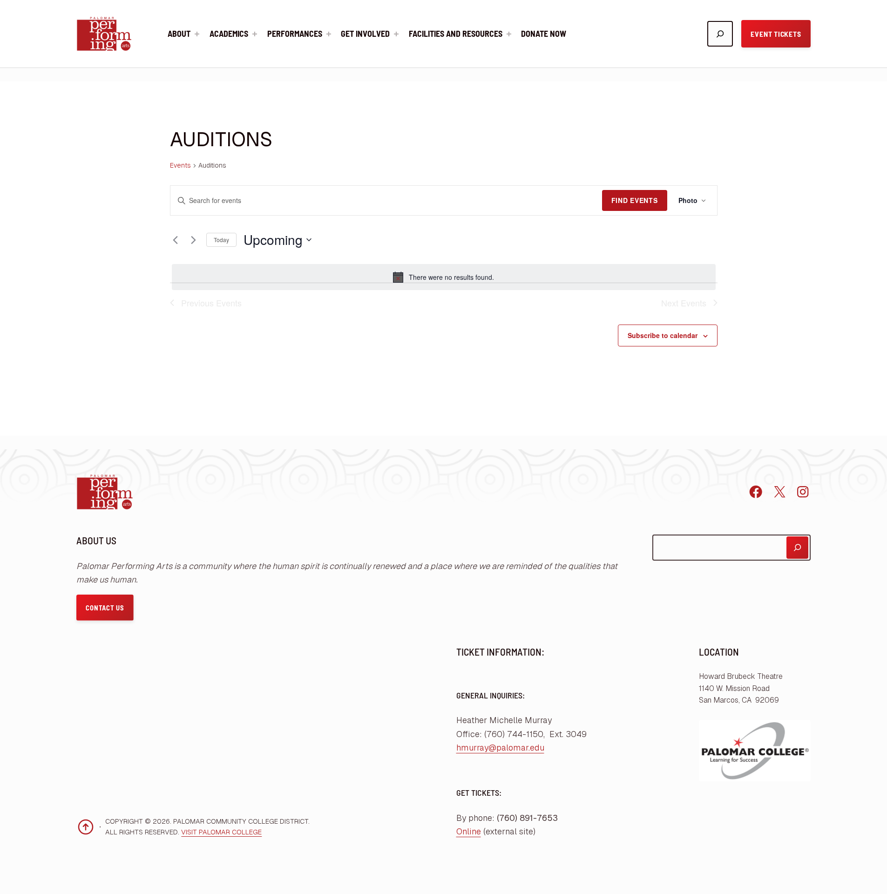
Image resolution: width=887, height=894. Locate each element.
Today (221, 240)
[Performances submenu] (328, 34)
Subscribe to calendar (662, 335)
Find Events (634, 200)
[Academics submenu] (254, 34)
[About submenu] (197, 34)
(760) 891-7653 (527, 818)
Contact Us (105, 607)
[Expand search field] (720, 34)
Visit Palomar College (221, 832)
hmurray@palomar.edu (500, 747)
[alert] (444, 277)
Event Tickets (776, 33)
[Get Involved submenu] (396, 34)
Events (180, 165)
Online (468, 831)
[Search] (797, 547)
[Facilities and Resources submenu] (509, 34)
